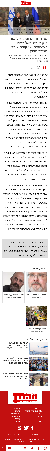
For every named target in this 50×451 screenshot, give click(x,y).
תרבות (39, 416)
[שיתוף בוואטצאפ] (45, 449)
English (16, 434)
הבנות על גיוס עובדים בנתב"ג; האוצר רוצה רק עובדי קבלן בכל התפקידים (17, 345)
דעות (40, 414)
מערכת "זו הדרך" (34, 66)
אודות (40, 422)
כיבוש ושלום (15, 414)
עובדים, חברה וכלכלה (33, 411)
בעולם (17, 411)
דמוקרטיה (38, 408)
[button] (3, 448)
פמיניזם (17, 408)
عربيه (10, 434)
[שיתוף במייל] (9, 449)
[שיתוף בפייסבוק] (39, 449)
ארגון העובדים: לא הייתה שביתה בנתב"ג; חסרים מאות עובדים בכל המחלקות (15, 360)
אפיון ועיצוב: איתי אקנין (25, 441)
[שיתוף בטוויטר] (32, 449)
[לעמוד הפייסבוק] (32, 428)
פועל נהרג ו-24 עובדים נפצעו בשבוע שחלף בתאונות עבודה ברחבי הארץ (15, 376)
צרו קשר (16, 422)
